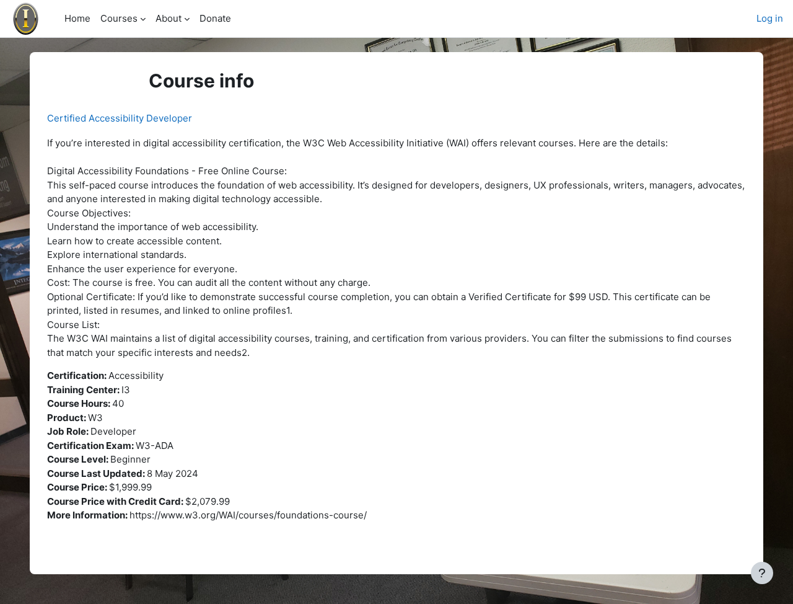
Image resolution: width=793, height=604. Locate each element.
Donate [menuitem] (215, 18)
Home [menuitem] (77, 18)
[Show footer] (762, 573)
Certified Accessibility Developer (119, 118)
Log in (769, 18)
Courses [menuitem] (119, 18)
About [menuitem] (169, 18)
